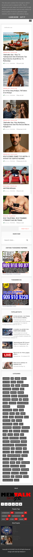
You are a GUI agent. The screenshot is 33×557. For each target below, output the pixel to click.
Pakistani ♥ (22, 551)
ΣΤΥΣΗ (18, 462)
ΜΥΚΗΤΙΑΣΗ (6, 448)
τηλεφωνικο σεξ (6, 473)
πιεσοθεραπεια (6, 452)
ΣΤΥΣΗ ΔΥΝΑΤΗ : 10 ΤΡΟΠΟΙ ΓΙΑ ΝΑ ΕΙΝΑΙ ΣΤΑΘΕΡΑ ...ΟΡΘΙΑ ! (21, 317)
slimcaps (25, 399)
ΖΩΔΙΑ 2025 (17, 431)
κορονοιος (10, 434)
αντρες (17, 413)
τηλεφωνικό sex (13, 120)
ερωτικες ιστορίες (16, 427)
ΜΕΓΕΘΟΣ (5, 438)
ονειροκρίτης (18, 448)
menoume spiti (7, 389)
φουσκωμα (26, 476)
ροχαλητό (21, 459)
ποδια (12, 452)
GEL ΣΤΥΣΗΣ (6, 382)
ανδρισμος (12, 413)
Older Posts (24, 228)
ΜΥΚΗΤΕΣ (23, 441)
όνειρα (12, 448)
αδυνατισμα (5, 413)
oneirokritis (6, 392)
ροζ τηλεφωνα (6, 459)
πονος (4, 455)
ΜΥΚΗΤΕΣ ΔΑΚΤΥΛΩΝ (8, 445)
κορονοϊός (16, 434)
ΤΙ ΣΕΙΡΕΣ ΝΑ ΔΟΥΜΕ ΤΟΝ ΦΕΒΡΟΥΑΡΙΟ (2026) (21, 330)
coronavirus (6, 378)
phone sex (5, 216)
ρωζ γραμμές (5, 462)
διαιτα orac (19, 420)
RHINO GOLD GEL (23, 396)
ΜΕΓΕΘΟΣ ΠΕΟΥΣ (14, 438)
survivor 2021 (12, 403)
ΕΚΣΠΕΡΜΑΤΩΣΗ (7, 427)
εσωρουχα (5, 431)
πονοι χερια (25, 452)
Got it (22, 17)
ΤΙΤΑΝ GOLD (6, 476)
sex (20, 399)
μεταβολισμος (6, 441)
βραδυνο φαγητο (6, 420)
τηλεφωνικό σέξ (23, 473)
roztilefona (14, 399)
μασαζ (22, 434)
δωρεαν (21, 424)
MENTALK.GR (15, 549)
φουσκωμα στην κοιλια (7, 480)
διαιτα (13, 420)
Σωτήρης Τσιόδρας (25, 462)
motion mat (15, 389)
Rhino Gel (14, 396)
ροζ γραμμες (24, 455)
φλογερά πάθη (19, 476)
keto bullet (20, 382)
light (12, 385)
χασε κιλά (17, 480)
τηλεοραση (23, 466)
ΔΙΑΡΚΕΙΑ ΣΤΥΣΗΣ (7, 424)
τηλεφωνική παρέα (7, 469)
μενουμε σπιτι (23, 438)
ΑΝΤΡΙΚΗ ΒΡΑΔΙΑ (9, 188)
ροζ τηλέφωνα (14, 459)
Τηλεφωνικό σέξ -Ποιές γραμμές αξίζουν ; (21, 353)
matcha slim (25, 385)
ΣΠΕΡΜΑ (12, 462)
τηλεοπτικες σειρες (14, 466)
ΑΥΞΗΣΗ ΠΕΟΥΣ (19, 417)
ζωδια (10, 431)
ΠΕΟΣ (24, 448)
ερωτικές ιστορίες (13, 154)
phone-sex (20, 392)
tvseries (15, 410)
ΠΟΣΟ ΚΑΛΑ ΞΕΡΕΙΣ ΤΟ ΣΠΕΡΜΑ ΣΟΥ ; (20, 363)
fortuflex (24, 378)
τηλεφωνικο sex (13, 52)
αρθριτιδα (23, 413)
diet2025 (17, 378)
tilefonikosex (21, 406)
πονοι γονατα (18, 452)
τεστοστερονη (6, 466)
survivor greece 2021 (23, 403)
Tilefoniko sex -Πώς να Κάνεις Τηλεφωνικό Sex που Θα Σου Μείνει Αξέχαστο (16, 125)
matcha (18, 385)
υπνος (12, 476)
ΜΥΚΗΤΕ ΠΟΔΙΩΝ (15, 441)
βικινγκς (26, 417)
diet (12, 378)
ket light (13, 382)
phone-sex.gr (6, 186)
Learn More (13, 17)
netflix (22, 389)
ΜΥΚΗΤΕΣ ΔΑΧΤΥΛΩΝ (21, 445)
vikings (21, 410)
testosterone (6, 406)
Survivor (5, 403)
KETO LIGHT (6, 385)
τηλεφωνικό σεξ (15, 473)
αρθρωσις (11, 417)
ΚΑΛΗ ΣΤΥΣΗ (25, 431)
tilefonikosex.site (7, 410)
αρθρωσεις (5, 417)
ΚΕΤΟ (4, 434)
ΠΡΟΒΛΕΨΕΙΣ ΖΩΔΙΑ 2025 (14, 455)
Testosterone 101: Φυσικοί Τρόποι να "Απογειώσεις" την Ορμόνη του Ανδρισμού (21, 343)
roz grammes (12, 216)
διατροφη (16, 424)
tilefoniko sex (6, 52)
